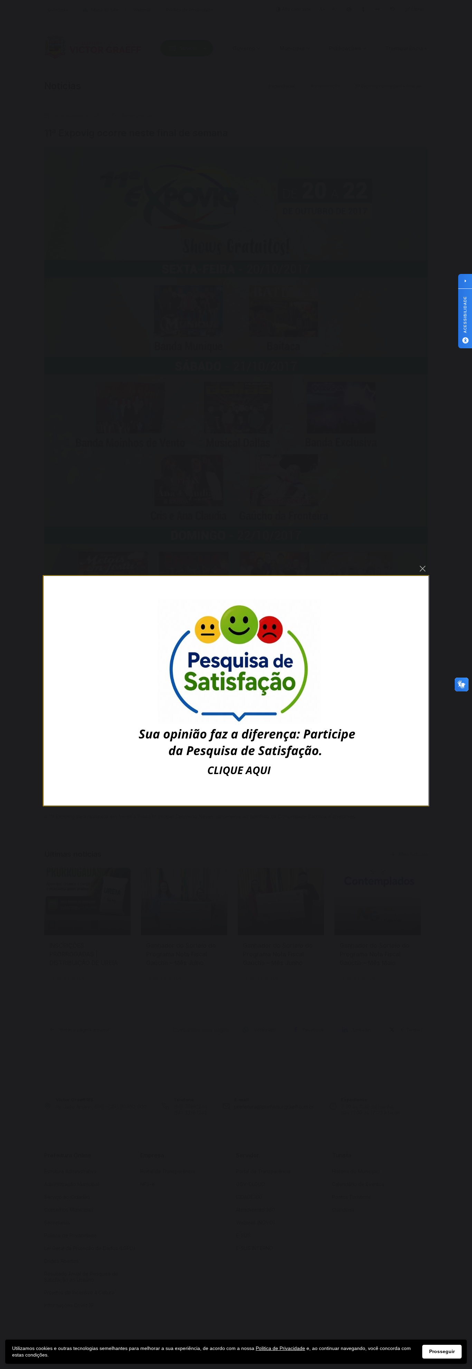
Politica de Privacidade (280, 1348)
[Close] (422, 569)
